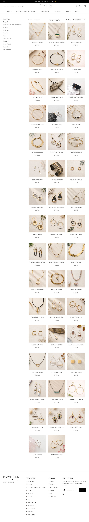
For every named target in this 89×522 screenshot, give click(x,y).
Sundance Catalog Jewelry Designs (25, 11)
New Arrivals (6, 19)
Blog (51, 493)
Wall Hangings (45, 11)
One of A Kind (7, 44)
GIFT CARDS (57, 11)
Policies (52, 490)
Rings (4, 36)
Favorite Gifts (6, 41)
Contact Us (53, 496)
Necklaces (5, 30)
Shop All (5, 22)
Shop (8, 11)
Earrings (5, 27)
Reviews (52, 481)
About (67, 11)
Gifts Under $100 (7, 38)
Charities (77, 11)
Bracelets (5, 33)
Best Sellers (6, 47)
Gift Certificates (54, 487)
